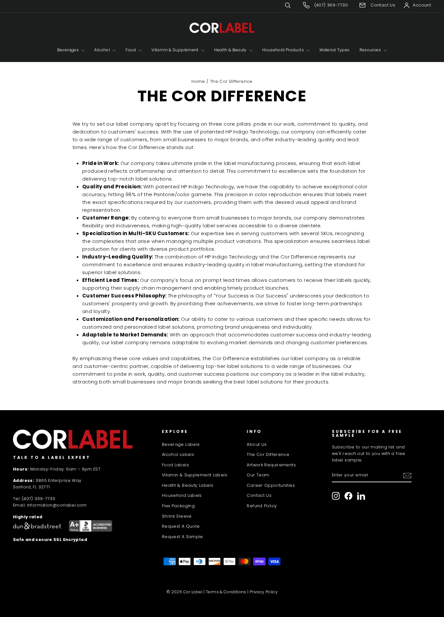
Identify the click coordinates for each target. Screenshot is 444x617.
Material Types (334, 50)
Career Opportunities (271, 485)
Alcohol (102, 50)
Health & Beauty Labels (187, 485)
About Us (257, 444)
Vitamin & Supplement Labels (194, 475)
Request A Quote (181, 526)
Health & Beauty (231, 50)
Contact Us (259, 495)
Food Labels (175, 465)
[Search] (292, 5)
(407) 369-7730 (38, 498)
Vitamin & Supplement (175, 50)
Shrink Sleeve (177, 516)
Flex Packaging (178, 506)
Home (198, 81)
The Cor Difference (268, 454)
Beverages (68, 50)
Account (422, 5)
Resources (370, 50)
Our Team (258, 475)
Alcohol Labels (178, 454)
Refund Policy (262, 506)
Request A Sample (182, 536)
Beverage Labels (181, 444)
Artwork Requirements (271, 465)
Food (131, 50)
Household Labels (182, 495)
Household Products (283, 50)
